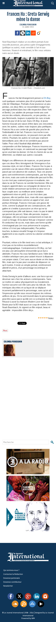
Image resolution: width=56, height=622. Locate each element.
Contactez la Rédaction (13, 574)
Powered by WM (28, 618)
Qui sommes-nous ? (11, 570)
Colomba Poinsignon (28, 24)
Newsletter (8, 586)
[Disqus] (28, 398)
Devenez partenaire (11, 578)
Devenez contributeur (12, 582)
